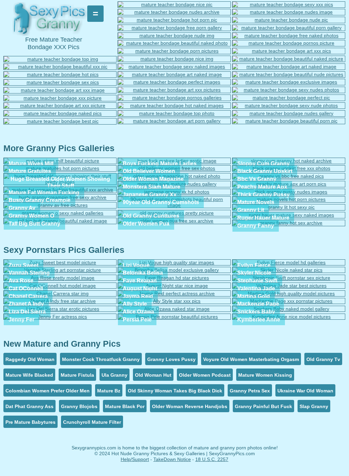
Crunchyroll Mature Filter (92, 422)
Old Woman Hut (153, 375)
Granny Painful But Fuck (263, 406)
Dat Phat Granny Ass (29, 406)
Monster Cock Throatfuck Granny (101, 359)
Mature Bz (108, 390)
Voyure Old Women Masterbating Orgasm (251, 359)
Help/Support (135, 459)
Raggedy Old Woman (30, 359)
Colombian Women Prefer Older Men (47, 390)
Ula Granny (114, 375)
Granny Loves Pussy (171, 359)
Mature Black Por (125, 406)
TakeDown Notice (172, 459)
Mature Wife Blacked (29, 375)
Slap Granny (314, 406)
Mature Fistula (77, 375)
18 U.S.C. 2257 (211, 459)
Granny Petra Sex (250, 390)
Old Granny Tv (323, 359)
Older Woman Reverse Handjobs (189, 406)
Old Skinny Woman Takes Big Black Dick (175, 390)
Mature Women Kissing (265, 375)
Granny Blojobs (79, 406)
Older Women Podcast (205, 375)
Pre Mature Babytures (30, 422)
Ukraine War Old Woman (305, 390)
